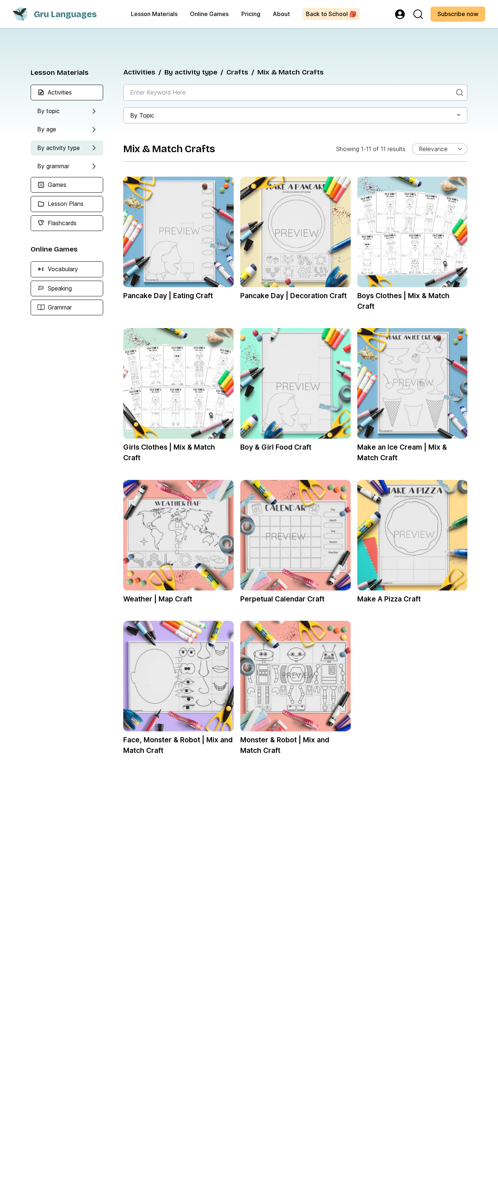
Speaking (60, 288)
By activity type (58, 147)
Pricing (250, 14)
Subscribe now (457, 14)
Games (57, 184)
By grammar (53, 165)
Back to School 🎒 (331, 14)
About (281, 14)
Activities (60, 92)
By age (46, 129)
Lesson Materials (154, 14)
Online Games (209, 14)
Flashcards (62, 222)
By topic (48, 111)
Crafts (237, 72)
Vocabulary (63, 269)
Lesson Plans (65, 203)
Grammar (60, 307)
